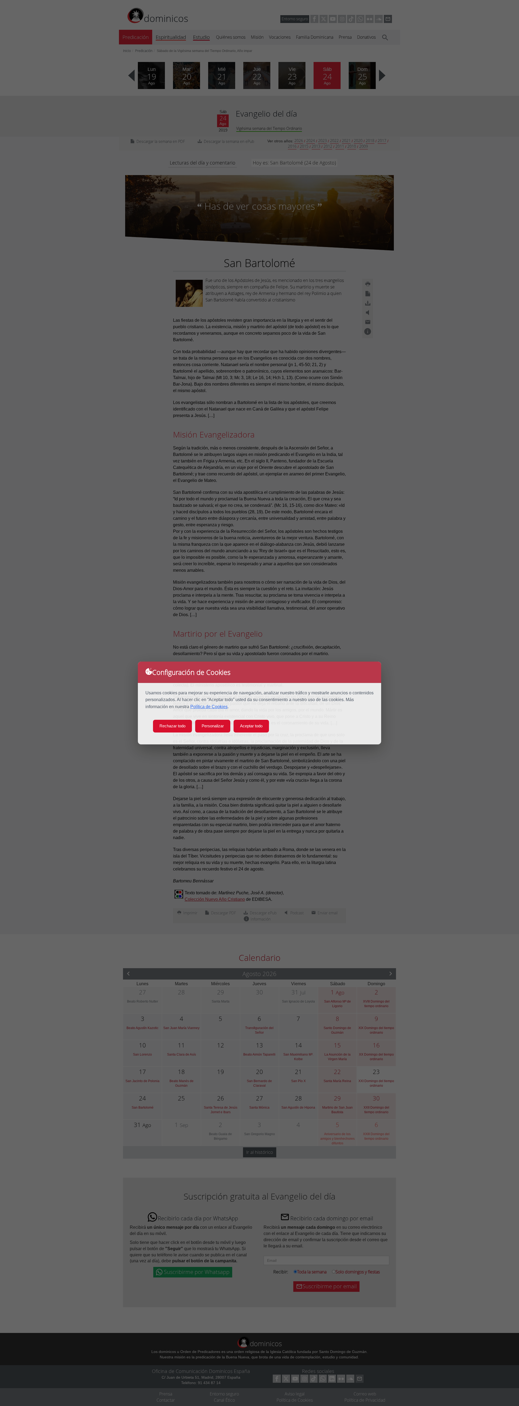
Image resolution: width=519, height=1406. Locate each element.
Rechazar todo (172, 726)
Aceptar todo (251, 726)
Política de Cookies (209, 706)
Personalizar (213, 726)
